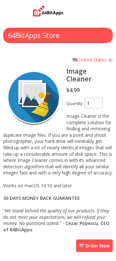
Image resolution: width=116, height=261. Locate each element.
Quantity (74, 103)
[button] (89, 14)
